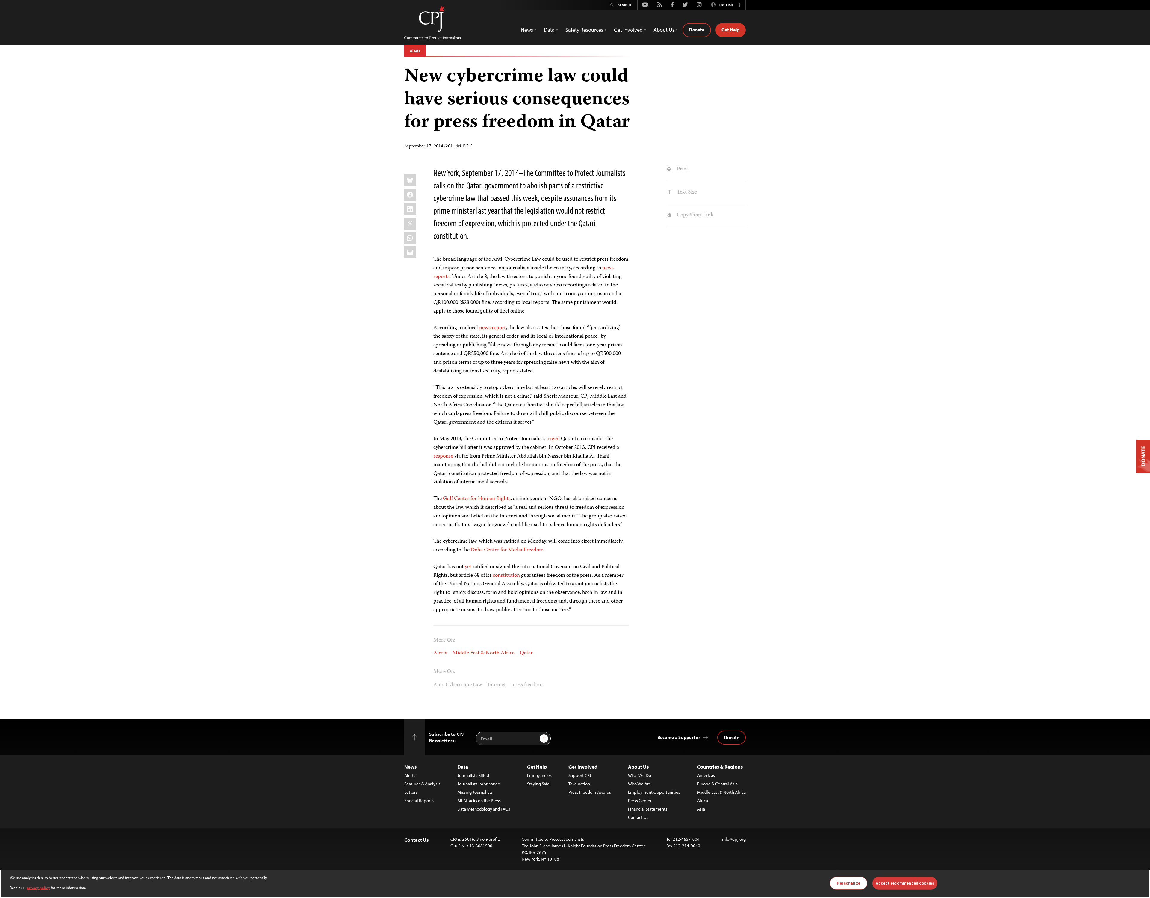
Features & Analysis (422, 784)
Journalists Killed (473, 775)
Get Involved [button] (628, 29)
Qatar (526, 653)
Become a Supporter (678, 737)
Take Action (579, 784)
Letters (410, 792)
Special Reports (419, 800)
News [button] (527, 29)
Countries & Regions (720, 766)
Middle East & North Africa (484, 653)
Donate (696, 30)
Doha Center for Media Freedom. (508, 550)
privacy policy (38, 888)
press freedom (527, 684)
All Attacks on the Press (479, 800)
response (443, 456)
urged (553, 438)
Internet (497, 684)
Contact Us (638, 817)
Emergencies (539, 775)
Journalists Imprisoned (478, 784)
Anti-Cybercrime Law (457, 684)
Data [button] (549, 29)
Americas (706, 775)
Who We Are (639, 784)
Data (462, 766)
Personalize (848, 883)
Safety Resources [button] (584, 29)
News (410, 766)
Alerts (415, 51)
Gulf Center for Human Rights (477, 498)
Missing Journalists (475, 792)
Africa (702, 800)
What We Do (639, 775)
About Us (638, 766)
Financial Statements (647, 809)
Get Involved (582, 766)
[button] (739, 5)
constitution (506, 575)
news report (492, 328)
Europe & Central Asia (717, 784)
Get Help (730, 30)
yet (468, 566)
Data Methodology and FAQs (483, 809)
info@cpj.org (734, 839)
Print (682, 169)
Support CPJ (579, 775)
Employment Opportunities (654, 792)
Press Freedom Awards (589, 792)
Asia (701, 809)
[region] (575, 884)
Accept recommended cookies (905, 883)
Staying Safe (538, 784)
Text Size (686, 192)
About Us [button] (663, 29)
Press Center (640, 800)
